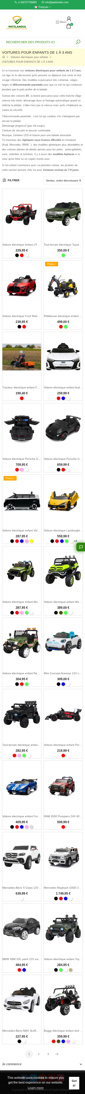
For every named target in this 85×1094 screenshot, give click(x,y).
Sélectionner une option (22, 237)
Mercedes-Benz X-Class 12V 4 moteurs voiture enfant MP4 (39, 887)
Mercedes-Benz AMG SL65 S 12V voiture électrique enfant (39, 1030)
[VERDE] (63, 255)
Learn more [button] (36, 1087)
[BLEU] (63, 398)
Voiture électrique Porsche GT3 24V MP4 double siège (36, 458)
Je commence (12, 1064)
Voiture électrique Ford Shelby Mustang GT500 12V (34, 316)
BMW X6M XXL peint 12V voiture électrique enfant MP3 (37, 959)
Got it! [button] (74, 1083)
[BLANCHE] (26, 255)
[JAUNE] (31, 541)
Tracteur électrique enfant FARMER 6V (26, 387)
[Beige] (70, 970)
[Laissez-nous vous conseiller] (80, 547)
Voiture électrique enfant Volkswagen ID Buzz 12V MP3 (36, 530)
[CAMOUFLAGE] (61, 612)
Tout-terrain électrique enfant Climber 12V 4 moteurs (35, 744)
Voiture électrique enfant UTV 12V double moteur (33, 244)
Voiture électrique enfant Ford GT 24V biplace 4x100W (36, 816)
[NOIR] (17, 255)
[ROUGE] (22, 255)
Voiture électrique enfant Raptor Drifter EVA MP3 (32, 673)
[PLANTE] (31, 827)
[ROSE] (22, 469)
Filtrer (13, 180)
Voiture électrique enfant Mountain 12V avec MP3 (33, 601)
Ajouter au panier (63, 380)
